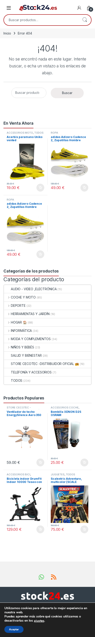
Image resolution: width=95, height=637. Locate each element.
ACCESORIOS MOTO (20, 132)
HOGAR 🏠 (19, 322)
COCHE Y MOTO (23, 297)
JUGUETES (58, 474)
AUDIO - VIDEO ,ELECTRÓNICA (33, 289)
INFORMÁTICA (21, 331)
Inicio (7, 33)
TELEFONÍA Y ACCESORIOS (31, 372)
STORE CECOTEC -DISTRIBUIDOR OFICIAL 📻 (45, 364)
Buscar (84, 20)
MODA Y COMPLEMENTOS (31, 339)
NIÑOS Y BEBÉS (22, 347)
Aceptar (14, 629)
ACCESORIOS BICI (18, 474)
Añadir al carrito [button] (39, 188)
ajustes (39, 621)
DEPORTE (18, 305)
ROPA (54, 132)
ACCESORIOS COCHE (65, 407)
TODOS (39, 132)
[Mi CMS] (79, 8)
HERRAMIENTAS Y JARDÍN (30, 314)
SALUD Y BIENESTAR (26, 355)
